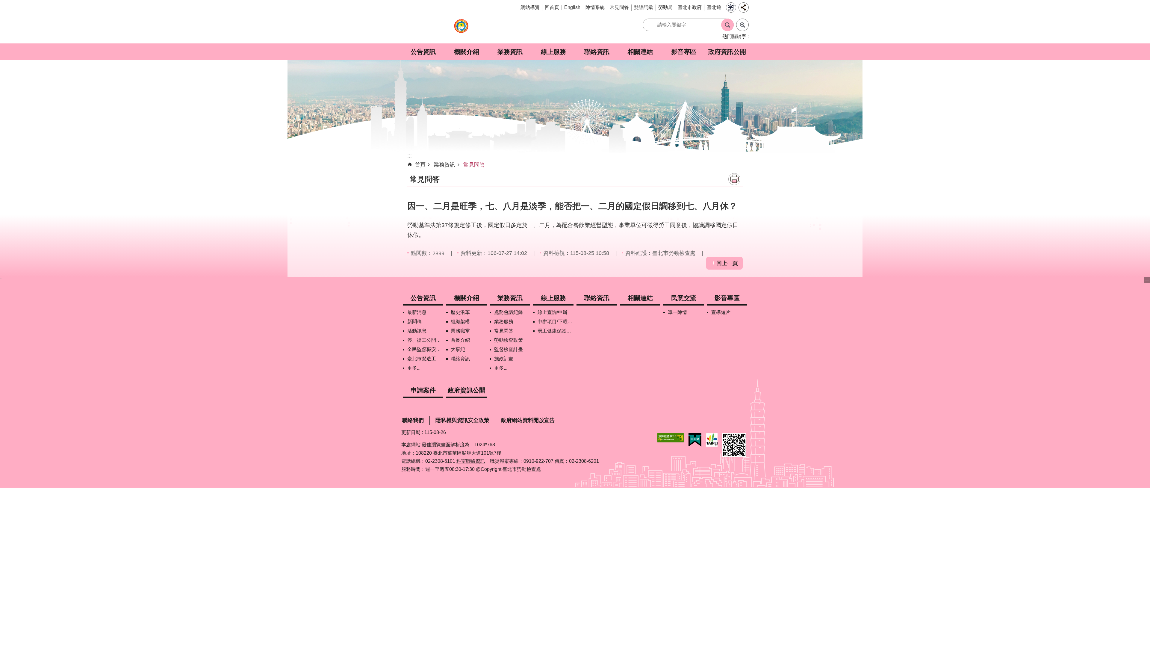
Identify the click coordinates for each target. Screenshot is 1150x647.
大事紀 (458, 349)
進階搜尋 (742, 25)
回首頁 (552, 7)
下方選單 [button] (1147, 280)
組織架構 (460, 321)
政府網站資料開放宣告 (528, 420)
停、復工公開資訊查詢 (425, 340)
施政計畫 (503, 358)
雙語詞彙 (643, 7)
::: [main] (409, 156)
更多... (413, 368)
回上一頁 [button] (727, 263)
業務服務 (503, 321)
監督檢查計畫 (508, 349)
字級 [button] (731, 7)
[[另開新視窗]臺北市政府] (712, 440)
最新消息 (416, 312)
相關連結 (640, 51)
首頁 (420, 165)
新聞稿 (414, 321)
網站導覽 (530, 7)
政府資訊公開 (727, 51)
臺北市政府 (690, 7)
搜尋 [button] (727, 25)
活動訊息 (416, 330)
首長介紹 (460, 340)
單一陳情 (677, 312)
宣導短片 (720, 312)
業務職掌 (460, 330)
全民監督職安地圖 (425, 349)
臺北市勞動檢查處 (461, 29)
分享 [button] (744, 7)
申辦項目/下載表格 (556, 321)
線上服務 (553, 51)
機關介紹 (466, 51)
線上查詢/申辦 (553, 312)
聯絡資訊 (596, 51)
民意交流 (683, 297)
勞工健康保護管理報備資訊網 (556, 330)
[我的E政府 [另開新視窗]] (695, 440)
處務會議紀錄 (508, 312)
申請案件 (423, 390)
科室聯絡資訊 (470, 461)
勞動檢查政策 (508, 340)
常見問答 (619, 7)
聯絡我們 (413, 420)
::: (2, 279)
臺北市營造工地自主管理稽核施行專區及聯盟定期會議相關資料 (425, 358)
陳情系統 (595, 7)
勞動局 (665, 7)
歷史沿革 (460, 312)
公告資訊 (423, 51)
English (572, 7)
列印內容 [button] (734, 179)
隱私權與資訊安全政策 (462, 420)
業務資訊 (510, 51)
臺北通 (714, 7)
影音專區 (683, 51)
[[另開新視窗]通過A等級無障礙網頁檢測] (670, 437)
